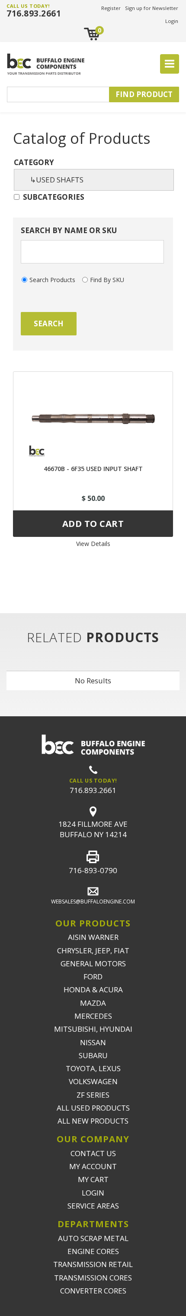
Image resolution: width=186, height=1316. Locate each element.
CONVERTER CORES (93, 1291)
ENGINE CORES (93, 1251)
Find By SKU (107, 280)
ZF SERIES (93, 1095)
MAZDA (93, 1003)
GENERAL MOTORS (93, 963)
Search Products (52, 280)
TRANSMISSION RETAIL (93, 1264)
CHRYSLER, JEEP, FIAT (93, 950)
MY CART (93, 1179)
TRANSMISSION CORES (93, 1278)
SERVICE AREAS (93, 1206)
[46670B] (93, 414)
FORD (93, 976)
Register (111, 8)
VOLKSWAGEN (93, 1081)
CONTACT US (93, 1153)
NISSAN (93, 1042)
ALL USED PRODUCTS (93, 1108)
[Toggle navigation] (169, 64)
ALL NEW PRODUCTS (93, 1121)
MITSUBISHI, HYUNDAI (93, 1029)
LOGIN (93, 1193)
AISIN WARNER (93, 937)
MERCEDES (93, 1016)
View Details (93, 543)
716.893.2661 (33, 13)
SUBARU (93, 1055)
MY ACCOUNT (93, 1166)
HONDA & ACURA (93, 989)
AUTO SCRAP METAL (93, 1238)
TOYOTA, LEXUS (93, 1068)
